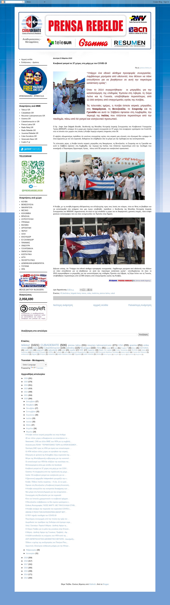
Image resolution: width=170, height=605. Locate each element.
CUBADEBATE (50, 344)
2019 (26, 558)
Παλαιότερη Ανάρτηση (139, 305)
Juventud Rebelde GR (29, 133)
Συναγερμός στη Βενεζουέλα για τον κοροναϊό (43, 495)
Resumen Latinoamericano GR (33, 116)
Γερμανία (77, 354)
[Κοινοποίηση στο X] (86, 289)
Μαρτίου (29, 432)
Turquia (59, 352)
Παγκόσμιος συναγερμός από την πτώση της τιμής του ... (47, 519)
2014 (26, 574)
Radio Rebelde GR (28, 130)
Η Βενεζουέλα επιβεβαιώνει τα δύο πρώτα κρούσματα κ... (48, 502)
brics (134, 348)
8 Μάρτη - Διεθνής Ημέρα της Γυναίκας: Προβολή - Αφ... (47, 532)
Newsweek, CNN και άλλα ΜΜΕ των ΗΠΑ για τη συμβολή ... (49, 441)
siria (63, 350)
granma (133, 345)
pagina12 (40, 350)
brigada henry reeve (78, 293)
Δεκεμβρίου (30, 401)
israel (108, 348)
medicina (95, 293)
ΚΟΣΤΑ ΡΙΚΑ (26, 254)
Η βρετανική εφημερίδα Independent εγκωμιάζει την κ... (47, 479)
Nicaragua (85, 348)
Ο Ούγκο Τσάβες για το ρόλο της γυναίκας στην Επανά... (48, 529)
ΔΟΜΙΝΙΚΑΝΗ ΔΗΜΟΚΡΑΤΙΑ (32, 263)
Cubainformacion (52, 348)
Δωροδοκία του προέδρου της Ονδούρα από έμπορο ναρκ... (49, 522)
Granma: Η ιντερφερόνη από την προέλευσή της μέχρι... (47, 472)
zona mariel (125, 352)
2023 (26, 388)
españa (72, 350)
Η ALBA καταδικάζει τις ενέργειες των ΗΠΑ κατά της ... (47, 536)
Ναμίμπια (138, 354)
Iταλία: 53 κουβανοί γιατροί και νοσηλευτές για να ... (46, 475)
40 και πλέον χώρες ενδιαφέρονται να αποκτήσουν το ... (47, 438)
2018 (26, 561)
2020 (26, 399)
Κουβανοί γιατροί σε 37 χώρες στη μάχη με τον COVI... (47, 468)
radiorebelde (53, 350)
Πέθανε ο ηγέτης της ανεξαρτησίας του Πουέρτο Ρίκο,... (47, 542)
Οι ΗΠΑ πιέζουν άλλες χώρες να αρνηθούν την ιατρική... (47, 452)
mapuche (91, 350)
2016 (26, 568)
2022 (26, 392)
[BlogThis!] (83, 289)
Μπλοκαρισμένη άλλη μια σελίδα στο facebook (44, 465)
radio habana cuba (65, 354)
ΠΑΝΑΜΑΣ (25, 243)
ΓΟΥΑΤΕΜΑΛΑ (27, 249)
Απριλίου (30, 428)
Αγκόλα (123, 354)
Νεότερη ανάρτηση (63, 305)
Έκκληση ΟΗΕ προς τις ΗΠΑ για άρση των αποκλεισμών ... (49, 448)
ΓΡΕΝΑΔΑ (25, 222)
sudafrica (92, 352)
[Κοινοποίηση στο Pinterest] (91, 289)
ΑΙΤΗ (23, 257)
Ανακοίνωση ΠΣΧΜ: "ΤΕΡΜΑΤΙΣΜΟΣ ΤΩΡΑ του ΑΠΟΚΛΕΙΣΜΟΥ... (52, 445)
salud (113, 293)
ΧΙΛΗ (23, 234)
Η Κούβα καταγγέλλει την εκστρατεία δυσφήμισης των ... (47, 489)
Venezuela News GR (29, 139)
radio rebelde (88, 354)
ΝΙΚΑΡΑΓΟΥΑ (26, 207)
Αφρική (34, 354)
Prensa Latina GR (28, 124)
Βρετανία (130, 354)
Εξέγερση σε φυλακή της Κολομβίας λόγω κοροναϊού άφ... (48, 455)
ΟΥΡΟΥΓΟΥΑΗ (27, 219)
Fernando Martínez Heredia (108, 352)
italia (143, 350)
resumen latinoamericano (99, 345)
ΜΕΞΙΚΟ (24, 210)
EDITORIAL (144, 348)
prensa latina (105, 293)
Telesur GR (25, 110)
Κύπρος (42, 354)
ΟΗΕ (81, 350)
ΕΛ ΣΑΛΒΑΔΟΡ (27, 240)
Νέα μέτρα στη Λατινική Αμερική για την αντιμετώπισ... (47, 492)
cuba (89, 293)
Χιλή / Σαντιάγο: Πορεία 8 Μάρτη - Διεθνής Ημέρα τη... (47, 526)
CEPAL (50, 352)
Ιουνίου (29, 422)
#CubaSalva (65, 293)
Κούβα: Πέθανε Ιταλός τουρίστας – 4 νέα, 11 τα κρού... (47, 482)
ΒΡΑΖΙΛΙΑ (25, 216)
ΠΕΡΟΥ (24, 231)
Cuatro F (124, 348)
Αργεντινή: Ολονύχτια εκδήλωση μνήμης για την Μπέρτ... (48, 546)
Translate (39, 368)
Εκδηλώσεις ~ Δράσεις (30, 62)
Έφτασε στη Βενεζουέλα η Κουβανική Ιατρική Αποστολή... (48, 485)
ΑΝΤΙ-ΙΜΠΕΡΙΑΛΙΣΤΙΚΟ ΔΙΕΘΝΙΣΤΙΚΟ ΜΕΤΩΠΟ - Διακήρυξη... (50, 539)
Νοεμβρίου (30, 405)
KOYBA (24, 202)
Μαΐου (28, 425)
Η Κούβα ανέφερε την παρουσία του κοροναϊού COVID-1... (48, 509)
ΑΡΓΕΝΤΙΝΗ (26, 228)
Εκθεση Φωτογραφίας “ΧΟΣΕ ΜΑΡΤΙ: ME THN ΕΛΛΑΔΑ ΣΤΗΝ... (51, 505)
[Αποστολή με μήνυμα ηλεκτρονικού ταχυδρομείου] (81, 289)
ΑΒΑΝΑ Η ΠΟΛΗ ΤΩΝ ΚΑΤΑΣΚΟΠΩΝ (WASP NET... (46, 512)
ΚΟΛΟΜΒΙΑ (26, 213)
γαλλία (98, 354)
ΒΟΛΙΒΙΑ (25, 225)
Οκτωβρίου (30, 408)
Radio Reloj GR (27, 127)
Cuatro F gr (25, 142)
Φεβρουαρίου (31, 550)
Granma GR (26, 119)
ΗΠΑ (23, 269)
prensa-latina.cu (145, 67)
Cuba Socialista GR (29, 136)
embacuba (25, 354)
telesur (25, 344)
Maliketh (92, 584)
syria (66, 352)
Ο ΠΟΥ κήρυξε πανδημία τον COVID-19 (41, 515)
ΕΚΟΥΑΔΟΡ (26, 237)
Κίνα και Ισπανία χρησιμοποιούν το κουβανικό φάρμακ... (47, 499)
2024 (26, 385)
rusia (35, 348)
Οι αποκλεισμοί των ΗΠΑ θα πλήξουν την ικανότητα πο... (48, 462)
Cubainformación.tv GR (30, 122)
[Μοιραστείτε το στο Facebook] (88, 289)
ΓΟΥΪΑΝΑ (25, 266)
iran (115, 348)
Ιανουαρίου (30, 553)
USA (120, 345)
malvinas (24, 352)
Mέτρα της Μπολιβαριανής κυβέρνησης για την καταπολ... (48, 458)
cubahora (51, 354)
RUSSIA (135, 350)
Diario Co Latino (105, 350)
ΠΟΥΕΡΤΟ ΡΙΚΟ (28, 260)
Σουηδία (116, 354)
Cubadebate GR (27, 113)
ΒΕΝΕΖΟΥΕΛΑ (27, 205)
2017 (26, 564)
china (98, 348)
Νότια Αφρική (107, 354)
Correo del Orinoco (139, 352)
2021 (26, 395)
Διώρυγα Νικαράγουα (78, 352)
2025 (26, 382)
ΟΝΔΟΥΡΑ (25, 246)
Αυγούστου (30, 415)
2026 (26, 378)
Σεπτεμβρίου (31, 412)
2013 (26, 578)
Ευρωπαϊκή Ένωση (38, 352)
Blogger (106, 584)
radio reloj (29, 350)
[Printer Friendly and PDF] (30, 151)
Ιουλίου (29, 418)
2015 (26, 571)
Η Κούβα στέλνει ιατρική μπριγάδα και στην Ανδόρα (46, 435)
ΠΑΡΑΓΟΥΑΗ (26, 251)
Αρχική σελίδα (100, 305)
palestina (70, 348)
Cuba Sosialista (122, 350)
